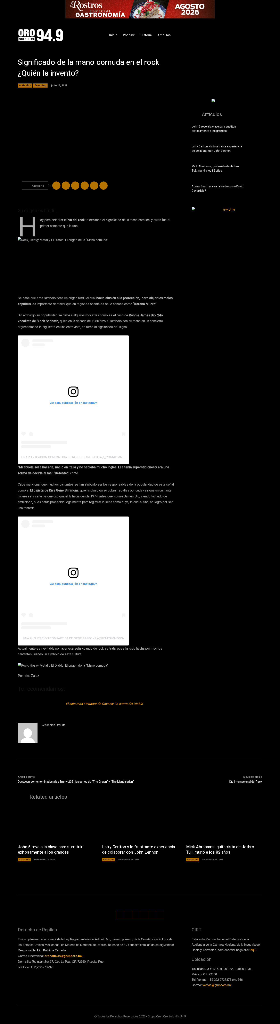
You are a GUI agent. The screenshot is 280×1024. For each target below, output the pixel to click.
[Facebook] (221, 35)
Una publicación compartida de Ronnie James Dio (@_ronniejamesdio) (76, 457)
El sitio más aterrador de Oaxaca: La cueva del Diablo (104, 703)
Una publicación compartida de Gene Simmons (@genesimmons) (73, 638)
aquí (253, 950)
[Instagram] (228, 35)
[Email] (94, 185)
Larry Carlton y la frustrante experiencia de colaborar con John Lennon (217, 148)
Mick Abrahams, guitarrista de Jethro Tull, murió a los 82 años (215, 168)
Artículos (25, 85)
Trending (40, 85)
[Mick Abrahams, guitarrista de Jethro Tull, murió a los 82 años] (255, 169)
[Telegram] (75, 185)
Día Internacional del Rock (245, 782)
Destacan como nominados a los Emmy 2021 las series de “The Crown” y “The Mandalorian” (76, 782)
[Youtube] (259, 35)
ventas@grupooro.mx (217, 985)
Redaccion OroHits (53, 725)
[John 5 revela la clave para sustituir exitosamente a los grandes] (255, 129)
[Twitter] (244, 35)
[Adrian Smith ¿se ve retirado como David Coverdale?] (255, 189)
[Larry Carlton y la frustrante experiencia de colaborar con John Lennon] (255, 149)
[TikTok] (236, 35)
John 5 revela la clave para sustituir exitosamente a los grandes (214, 128)
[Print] (103, 185)
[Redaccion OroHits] (28, 733)
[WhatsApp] (251, 35)
